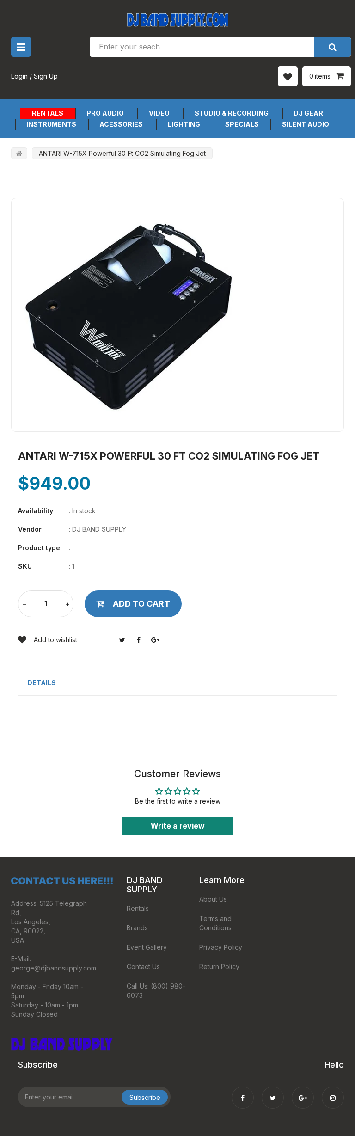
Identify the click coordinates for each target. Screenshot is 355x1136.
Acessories (121, 124)
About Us (213, 899)
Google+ (155, 639)
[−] (24, 604)
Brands (137, 928)
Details (41, 683)
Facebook (138, 639)
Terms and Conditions (215, 923)
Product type (39, 548)
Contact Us (143, 966)
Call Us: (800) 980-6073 (156, 990)
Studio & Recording (232, 113)
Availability (35, 511)
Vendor (30, 529)
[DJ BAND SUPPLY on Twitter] (272, 1091)
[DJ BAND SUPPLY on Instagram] (332, 1091)
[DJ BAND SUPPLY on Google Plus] (302, 1091)
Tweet (122, 639)
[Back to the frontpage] (19, 153)
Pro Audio (105, 113)
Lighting (184, 124)
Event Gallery (147, 947)
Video (159, 113)
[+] (67, 604)
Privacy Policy (220, 947)
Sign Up (46, 76)
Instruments (51, 124)
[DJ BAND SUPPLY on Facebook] (242, 1091)
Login (19, 76)
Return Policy (219, 966)
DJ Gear (308, 113)
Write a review (178, 825)
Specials (242, 124)
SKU (25, 566)
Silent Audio (305, 124)
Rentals (47, 113)
